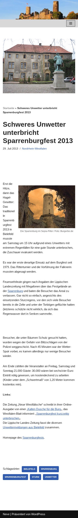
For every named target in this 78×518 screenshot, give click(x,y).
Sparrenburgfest (15, 477)
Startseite (8, 108)
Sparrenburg (15, 291)
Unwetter (51, 477)
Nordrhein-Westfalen (34, 148)
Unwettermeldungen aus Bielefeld (23, 427)
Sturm (35, 477)
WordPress (38, 514)
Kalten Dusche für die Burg (44, 409)
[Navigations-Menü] (70, 23)
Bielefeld (29, 469)
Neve (6, 514)
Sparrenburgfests (33, 437)
